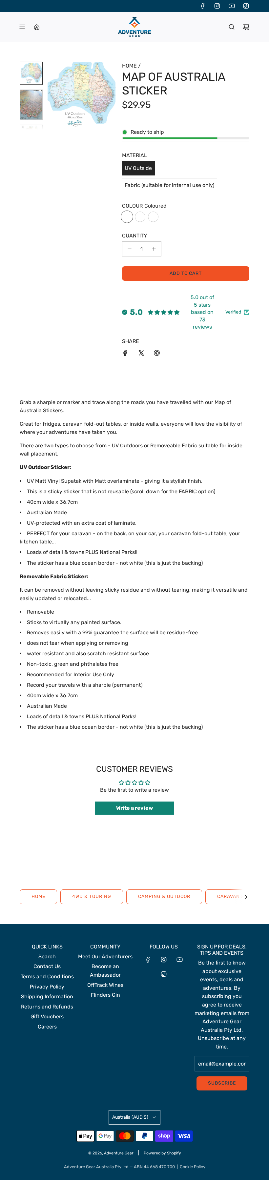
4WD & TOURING (91, 896)
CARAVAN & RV (235, 896)
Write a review (134, 808)
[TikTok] (246, 6)
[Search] (231, 27)
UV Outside (138, 168)
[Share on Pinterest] (157, 354)
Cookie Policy (192, 1166)
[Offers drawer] (36, 27)
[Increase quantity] (154, 249)
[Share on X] (141, 354)
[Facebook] (203, 6)
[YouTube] (231, 6)
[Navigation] (22, 27)
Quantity (134, 236)
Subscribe (222, 1083)
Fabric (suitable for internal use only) (169, 185)
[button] (53, 96)
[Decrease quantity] (129, 249)
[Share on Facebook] (125, 354)
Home (38, 896)
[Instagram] (217, 6)
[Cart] (246, 27)
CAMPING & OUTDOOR (164, 896)
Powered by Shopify (162, 1153)
